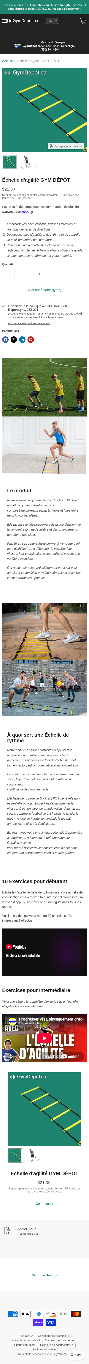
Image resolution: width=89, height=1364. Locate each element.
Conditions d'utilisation (52, 1335)
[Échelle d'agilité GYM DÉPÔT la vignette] (9, 162)
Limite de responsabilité (25, 1340)
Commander (44, 1203)
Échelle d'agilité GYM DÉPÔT (44, 1173)
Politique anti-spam (23, 1345)
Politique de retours (44, 1349)
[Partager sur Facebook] (5, 339)
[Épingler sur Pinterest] (30, 339)
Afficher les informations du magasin (29, 323)
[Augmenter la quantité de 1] (39, 274)
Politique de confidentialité (56, 1345)
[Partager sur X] (14, 339)
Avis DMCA (26, 1335)
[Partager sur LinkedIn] (22, 339)
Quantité (7, 264)
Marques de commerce (59, 1340)
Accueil (7, 61)
